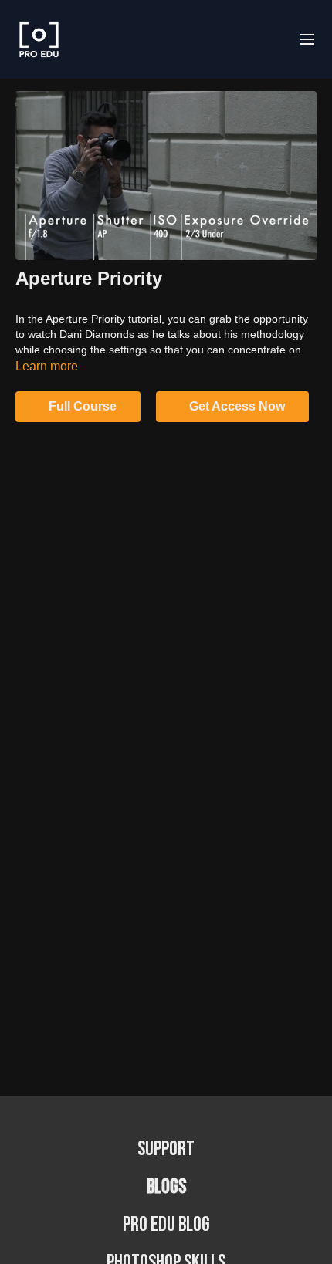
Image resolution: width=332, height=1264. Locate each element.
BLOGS (166, 1187)
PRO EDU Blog (166, 1225)
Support (166, 1149)
